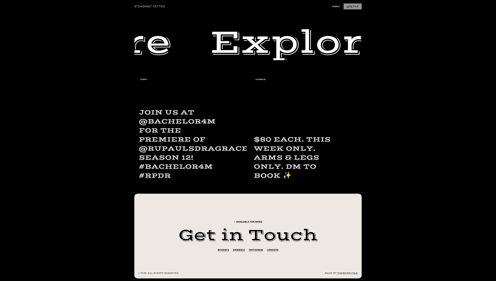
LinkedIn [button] (272, 249)
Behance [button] (223, 249)
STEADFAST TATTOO (149, 6)
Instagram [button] (256, 249)
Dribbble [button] (239, 249)
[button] (248, 235)
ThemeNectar (347, 273)
